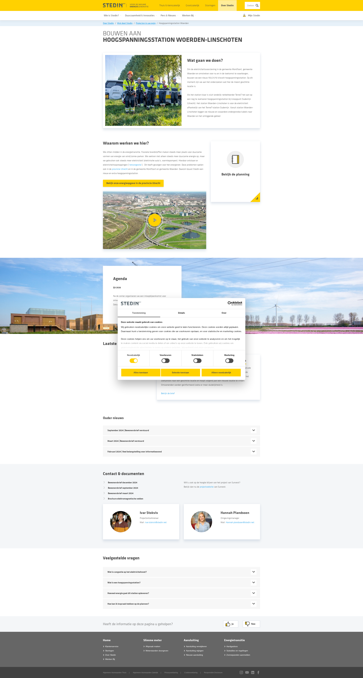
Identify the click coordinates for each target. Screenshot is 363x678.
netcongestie (135, 164)
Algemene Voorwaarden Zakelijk (145, 673)
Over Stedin (227, 5)
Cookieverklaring (191, 673)
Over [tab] (224, 313)
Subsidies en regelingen (237, 651)
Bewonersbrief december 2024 (122, 482)
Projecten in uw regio (146, 23)
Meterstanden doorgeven (157, 651)
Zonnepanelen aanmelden (238, 655)
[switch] (166, 360)
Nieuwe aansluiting (194, 655)
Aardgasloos (232, 646)
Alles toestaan (141, 372)
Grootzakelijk (192, 5)
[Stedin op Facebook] (258, 672)
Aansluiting (191, 640)
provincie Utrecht (120, 169)
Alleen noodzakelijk (221, 372)
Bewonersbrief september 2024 (123, 487)
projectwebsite (207, 486)
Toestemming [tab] (139, 313)
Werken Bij (110, 659)
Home (107, 640)
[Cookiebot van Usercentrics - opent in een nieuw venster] (229, 303)
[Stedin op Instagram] (241, 672)
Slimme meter (152, 640)
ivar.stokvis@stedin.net (156, 522)
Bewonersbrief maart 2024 (120, 493)
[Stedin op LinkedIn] (252, 672)
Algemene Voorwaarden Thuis (114, 673)
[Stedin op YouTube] (247, 672)
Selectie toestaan (180, 372)
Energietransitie (234, 640)
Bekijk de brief (168, 393)
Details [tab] (181, 313)
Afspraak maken (153, 646)
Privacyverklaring (171, 673)
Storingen (210, 5)
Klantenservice (111, 646)
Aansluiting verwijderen (196, 646)
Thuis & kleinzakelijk (169, 5)
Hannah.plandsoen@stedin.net (240, 522)
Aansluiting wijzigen (194, 651)
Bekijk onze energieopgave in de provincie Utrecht (133, 183)
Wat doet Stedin (125, 23)
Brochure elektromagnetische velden (125, 498)
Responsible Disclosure (213, 673)
